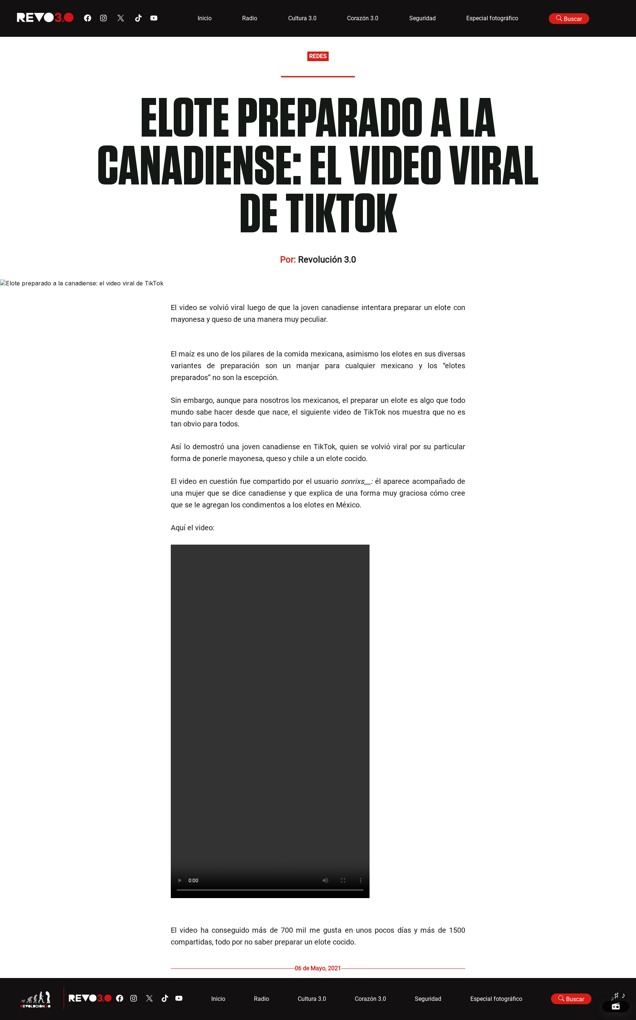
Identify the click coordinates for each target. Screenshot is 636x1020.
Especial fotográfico (492, 18)
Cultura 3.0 (302, 18)
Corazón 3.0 (362, 18)
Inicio (205, 18)
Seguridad (422, 18)
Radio (249, 18)
